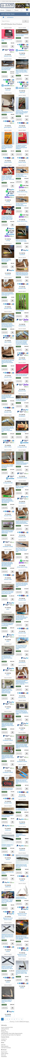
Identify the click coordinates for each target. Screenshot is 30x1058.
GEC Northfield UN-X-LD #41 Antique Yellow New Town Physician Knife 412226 (21, 647)
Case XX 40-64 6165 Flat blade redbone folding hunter (7, 1001)
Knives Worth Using (22, 191)
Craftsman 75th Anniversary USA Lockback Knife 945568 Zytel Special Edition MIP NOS (22, 112)
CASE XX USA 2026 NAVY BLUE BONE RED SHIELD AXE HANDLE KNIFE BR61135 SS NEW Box (7, 564)
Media (18, 1)
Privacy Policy (4, 1032)
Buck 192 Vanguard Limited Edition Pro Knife (22, 35)
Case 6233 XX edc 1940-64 (7, 112)
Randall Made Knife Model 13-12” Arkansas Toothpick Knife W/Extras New (7, 592)
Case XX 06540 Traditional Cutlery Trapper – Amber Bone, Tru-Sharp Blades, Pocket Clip (7, 901)
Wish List (3, 1055)
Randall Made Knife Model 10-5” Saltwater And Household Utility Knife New (7, 657)
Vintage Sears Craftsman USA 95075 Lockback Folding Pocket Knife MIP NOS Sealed (21, 147)
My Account (4, 1052)
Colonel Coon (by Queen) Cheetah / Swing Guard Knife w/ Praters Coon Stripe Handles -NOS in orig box (8, 178)
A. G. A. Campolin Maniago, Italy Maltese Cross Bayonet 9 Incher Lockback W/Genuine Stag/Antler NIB (8, 429)
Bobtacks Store (8, 56)
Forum (7, 1)
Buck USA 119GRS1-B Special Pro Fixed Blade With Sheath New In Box (8, 68)
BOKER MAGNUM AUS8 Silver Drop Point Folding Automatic (21, 866)
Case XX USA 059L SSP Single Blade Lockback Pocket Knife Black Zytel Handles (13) (8, 362)
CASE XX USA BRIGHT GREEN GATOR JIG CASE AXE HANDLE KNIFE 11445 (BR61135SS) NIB (8, 500)
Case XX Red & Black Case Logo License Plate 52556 (7, 789)
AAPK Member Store (7, 14)
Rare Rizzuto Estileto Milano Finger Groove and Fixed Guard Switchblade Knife (21, 549)
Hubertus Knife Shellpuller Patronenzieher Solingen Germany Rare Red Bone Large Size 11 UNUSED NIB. (22, 342)
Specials (3, 1044)
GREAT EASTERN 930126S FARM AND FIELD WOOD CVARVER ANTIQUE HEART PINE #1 (8, 757)
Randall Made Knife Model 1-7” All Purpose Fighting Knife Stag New (7, 624)
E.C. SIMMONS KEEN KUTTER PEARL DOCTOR (21, 809)
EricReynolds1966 (22, 447)
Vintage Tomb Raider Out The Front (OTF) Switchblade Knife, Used (21, 204)
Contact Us (4, 1039)
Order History (4, 1053)
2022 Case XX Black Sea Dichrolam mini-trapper (21, 240)
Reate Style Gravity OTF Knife (7, 40)
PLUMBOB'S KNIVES (22, 478)
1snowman (22, 254)
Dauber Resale (22, 127)
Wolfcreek (22, 54)
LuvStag (8, 201)
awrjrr (7, 609)
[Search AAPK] (25, 21)
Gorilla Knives (22, 325)
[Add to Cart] (12, 46)
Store (10, 1)
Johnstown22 (22, 662)
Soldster (8, 859)
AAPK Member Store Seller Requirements (11, 1033)
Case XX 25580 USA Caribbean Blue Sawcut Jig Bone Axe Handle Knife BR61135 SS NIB (21, 617)
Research (14, 1)
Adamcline (8, 1016)
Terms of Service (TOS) (7, 1027)
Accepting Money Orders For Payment (11, 1035)
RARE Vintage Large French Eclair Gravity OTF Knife (22, 375)
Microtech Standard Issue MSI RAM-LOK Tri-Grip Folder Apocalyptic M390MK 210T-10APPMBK (22, 937)
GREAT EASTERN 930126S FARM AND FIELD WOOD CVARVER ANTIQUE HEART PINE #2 (22, 746)
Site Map (3, 1040)
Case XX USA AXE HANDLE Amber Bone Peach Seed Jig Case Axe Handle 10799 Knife (22, 584)
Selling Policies (5, 1029)
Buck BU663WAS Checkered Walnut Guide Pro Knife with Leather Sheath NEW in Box (22, 71)
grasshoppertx (8, 127)
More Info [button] (5, 46)
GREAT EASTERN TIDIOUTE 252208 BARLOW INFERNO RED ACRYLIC (22, 463)
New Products (4, 1046)
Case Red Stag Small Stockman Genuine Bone (21, 898)
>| (21, 1019)
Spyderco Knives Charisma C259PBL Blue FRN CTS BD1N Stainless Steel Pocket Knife (22, 781)
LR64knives (22, 823)
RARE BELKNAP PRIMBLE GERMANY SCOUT (7, 816)
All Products (10, 17)
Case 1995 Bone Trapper (21, 431)
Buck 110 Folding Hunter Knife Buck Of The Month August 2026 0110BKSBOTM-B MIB (22, 712)
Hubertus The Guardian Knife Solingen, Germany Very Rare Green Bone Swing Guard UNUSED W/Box (8, 325)
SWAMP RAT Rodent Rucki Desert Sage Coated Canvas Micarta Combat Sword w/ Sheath (7, 936)
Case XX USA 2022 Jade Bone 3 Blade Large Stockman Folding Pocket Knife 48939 (22, 522)
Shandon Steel (22, 288)
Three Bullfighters (20, 310)
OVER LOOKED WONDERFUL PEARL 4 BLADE (21, 835)
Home (3, 1)
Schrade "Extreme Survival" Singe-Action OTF (22, 487)
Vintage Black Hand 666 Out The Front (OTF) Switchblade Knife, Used (22, 175)
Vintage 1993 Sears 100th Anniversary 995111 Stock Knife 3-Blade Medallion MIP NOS (7, 147)
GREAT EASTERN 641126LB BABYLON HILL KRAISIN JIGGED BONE (8, 532)
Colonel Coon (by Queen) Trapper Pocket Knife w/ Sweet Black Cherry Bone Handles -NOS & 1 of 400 (7, 217)
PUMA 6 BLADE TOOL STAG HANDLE (8, 872)
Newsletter (4, 1056)
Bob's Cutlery (8, 342)
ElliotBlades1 (22, 416)
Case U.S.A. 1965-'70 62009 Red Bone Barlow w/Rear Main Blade (7, 466)
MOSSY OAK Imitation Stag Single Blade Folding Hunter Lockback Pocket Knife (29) (22, 274)
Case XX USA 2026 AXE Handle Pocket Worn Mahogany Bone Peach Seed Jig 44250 (8, 397)
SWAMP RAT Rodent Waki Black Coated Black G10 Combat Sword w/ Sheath (7, 967)
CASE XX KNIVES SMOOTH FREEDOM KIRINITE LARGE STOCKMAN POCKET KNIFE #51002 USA (22, 682)
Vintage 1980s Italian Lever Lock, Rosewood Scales (22, 400)
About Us (3, 1030)
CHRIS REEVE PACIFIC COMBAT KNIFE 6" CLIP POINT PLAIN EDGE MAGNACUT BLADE (7, 691)
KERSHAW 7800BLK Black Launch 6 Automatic (7, 845)
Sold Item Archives (6, 1047)
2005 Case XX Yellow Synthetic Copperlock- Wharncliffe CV (6, 260)
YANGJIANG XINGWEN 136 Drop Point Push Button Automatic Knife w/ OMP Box (22, 972)
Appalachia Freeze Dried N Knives (22, 914)
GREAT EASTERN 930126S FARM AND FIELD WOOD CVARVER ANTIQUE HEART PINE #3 (8, 725)
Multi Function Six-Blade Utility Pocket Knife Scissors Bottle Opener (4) (8, 294)
